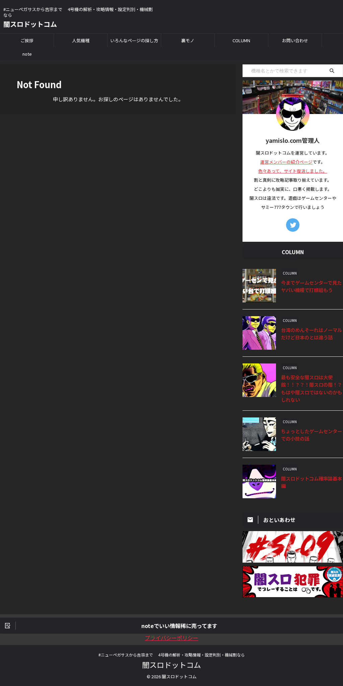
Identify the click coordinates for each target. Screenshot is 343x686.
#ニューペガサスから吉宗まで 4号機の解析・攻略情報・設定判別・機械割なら (171, 655)
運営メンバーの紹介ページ (286, 162)
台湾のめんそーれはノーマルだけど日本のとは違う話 (311, 333)
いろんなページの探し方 (134, 40)
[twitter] (292, 225)
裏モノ (187, 40)
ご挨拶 (26, 40)
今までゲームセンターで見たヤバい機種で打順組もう (311, 286)
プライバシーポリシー (171, 638)
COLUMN (241, 40)
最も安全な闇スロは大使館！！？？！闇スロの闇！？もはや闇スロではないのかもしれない (311, 388)
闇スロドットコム (30, 24)
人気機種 (80, 40)
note (27, 54)
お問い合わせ (295, 40)
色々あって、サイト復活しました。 (292, 171)
